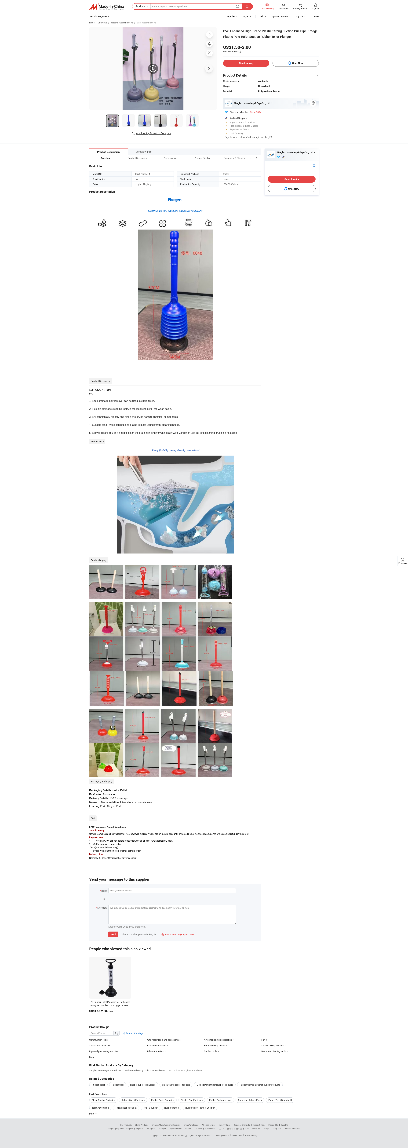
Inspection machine (156, 1045)
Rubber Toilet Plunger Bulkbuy (200, 1107)
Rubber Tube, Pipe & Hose (142, 1084)
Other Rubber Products (146, 22)
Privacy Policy (251, 1135)
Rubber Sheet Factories (133, 1100)
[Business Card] (314, 165)
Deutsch (198, 1128)
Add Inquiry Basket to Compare (153, 133)
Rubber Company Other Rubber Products (260, 1084)
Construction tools (98, 1039)
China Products (141, 1125)
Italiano (188, 1128)
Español (139, 1128)
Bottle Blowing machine (215, 1045)
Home (92, 22)
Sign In (228, 137)
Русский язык (176, 1128)
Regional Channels (242, 1125)
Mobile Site (273, 1125)
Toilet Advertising (100, 1107)
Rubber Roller (98, 1084)
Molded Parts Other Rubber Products (215, 1084)
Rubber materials (155, 1051)
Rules (316, 16)
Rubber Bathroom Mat (220, 1100)
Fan (263, 1039)
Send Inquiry (246, 63)
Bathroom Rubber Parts (250, 1100)
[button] (250, 158)
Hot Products (126, 1125)
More (92, 1113)
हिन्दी (247, 1128)
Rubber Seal (118, 1084)
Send (113, 934)
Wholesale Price (208, 1125)
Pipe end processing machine (103, 1051)
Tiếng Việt (276, 1128)
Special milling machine (272, 1045)
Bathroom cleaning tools (273, 1051)
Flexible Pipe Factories (192, 1100)
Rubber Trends (171, 1107)
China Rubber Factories (103, 1100)
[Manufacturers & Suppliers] (106, 6)
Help (262, 16)
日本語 (239, 1128)
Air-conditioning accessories (218, 1039)
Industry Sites (224, 1125)
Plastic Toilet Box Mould (280, 1100)
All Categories (100, 16)
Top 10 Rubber (150, 1107)
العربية (221, 1128)
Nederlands (210, 1128)
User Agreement (222, 1135)
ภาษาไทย (256, 1128)
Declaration (237, 1135)
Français (162, 1128)
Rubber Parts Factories (162, 1100)
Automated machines (99, 1045)
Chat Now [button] (297, 63)
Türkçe (266, 1128)
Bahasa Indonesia (292, 1128)
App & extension (280, 16)
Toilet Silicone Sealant (126, 1107)
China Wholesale (191, 1125)
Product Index (259, 1125)
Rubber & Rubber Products (122, 22)
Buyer (245, 16)
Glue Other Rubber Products (176, 1084)
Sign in (315, 8)
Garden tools (210, 1051)
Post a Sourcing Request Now (177, 934)
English (129, 1128)
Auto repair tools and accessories (163, 1039)
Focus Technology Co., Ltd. (183, 1135)
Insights (284, 1125)
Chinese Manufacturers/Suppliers (166, 1125)
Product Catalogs (134, 1033)
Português (150, 1128)
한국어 (230, 1128)
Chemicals (102, 22)
